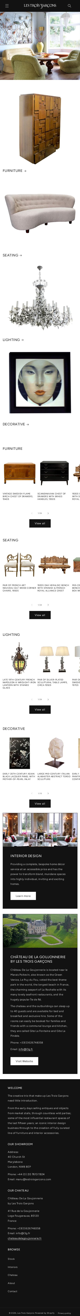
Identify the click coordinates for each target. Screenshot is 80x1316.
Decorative (14, 424)
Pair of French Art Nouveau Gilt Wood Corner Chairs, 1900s (19, 588)
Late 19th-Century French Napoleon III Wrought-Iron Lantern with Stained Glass (19, 683)
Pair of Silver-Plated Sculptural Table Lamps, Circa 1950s (52, 682)
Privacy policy (64, 1313)
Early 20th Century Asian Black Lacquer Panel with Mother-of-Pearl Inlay (19, 776)
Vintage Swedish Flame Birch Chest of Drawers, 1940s (18, 496)
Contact (12, 1291)
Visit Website (24, 1060)
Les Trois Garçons (26, 1313)
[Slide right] (48, 513)
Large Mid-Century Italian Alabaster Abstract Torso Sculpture (53, 776)
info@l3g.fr (25, 1049)
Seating (10, 255)
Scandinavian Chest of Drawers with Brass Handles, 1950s (51, 496)
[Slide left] (32, 513)
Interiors (13, 1267)
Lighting (11, 340)
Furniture (13, 171)
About (11, 1283)
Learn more (23, 895)
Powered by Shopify (45, 1313)
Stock (11, 1258)
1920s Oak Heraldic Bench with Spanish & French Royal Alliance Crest (53, 588)
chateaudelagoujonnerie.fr (25, 1238)
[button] (7, 6)
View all (40, 523)
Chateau (13, 1275)
